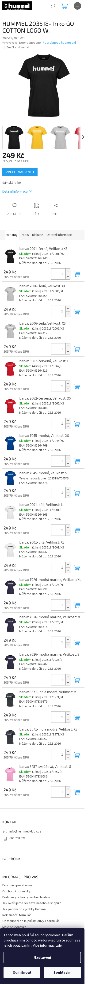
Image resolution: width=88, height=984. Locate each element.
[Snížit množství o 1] (67, 276)
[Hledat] (52, 6)
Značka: (17, 47)
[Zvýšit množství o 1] (67, 271)
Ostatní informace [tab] (59, 235)
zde (59, 945)
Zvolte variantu (20, 172)
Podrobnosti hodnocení (59, 43)
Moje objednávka (14, 927)
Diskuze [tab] (37, 235)
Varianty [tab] (12, 235)
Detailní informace (15, 191)
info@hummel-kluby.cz (25, 831)
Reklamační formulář (16, 915)
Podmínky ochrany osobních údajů (26, 897)
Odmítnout (22, 972)
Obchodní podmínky (16, 891)
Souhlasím (63, 972)
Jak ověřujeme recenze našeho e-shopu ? (31, 903)
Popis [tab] (25, 235)
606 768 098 (17, 838)
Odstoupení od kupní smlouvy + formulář (30, 921)
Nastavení (42, 957)
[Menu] (77, 6)
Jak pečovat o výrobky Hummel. (24, 909)
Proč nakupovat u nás (17, 885)
